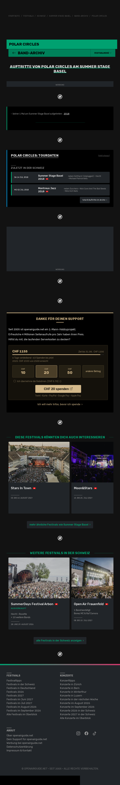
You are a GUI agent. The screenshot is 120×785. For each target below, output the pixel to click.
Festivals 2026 (15, 691)
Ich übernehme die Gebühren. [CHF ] (37, 381)
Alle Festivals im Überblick (22, 714)
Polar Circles (99, 16)
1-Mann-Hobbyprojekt (62, 329)
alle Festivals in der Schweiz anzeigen (59, 640)
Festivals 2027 (15, 695)
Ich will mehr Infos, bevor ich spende (59, 404)
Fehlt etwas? (104, 156)
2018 (66, 114)
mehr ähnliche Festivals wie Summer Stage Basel (59, 524)
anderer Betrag (93, 371)
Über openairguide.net (20, 735)
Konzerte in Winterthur (73, 691)
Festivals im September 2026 (24, 710)
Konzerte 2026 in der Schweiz (77, 710)
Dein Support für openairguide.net (27, 739)
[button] (103, 53)
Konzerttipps (67, 680)
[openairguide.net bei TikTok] (95, 733)
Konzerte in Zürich (71, 684)
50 (69, 371)
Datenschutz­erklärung (20, 746)
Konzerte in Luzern (71, 695)
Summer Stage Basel (60, 16)
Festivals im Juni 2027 (20, 699)
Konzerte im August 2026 (75, 703)
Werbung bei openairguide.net (24, 743)
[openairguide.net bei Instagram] (78, 733)
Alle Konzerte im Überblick (75, 718)
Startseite (14, 16)
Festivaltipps (14, 680)
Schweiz (41, 16)
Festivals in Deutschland (21, 688)
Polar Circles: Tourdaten (34, 155)
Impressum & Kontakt (19, 750)
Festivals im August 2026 (21, 706)
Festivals (28, 16)
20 (46, 371)
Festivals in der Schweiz (21, 684)
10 (23, 371)
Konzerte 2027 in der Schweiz (77, 714)
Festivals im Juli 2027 (19, 703)
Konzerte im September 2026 (77, 706)
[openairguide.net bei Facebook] (87, 733)
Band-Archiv (81, 16)
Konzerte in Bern (70, 688)
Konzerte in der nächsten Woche (79, 699)
